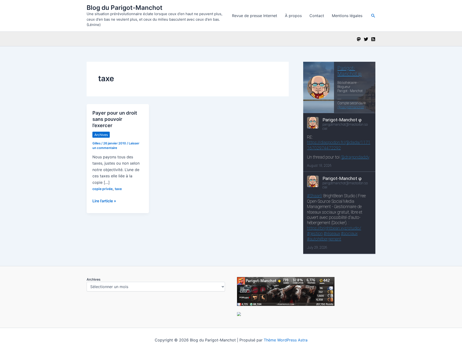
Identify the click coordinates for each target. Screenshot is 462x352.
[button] (373, 16)
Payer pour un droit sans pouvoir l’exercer (114, 119)
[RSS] (373, 39)
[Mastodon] (359, 39)
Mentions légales (347, 15)
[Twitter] (366, 39)
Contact (316, 15)
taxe (118, 189)
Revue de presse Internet (254, 15)
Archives (101, 135)
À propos (293, 15)
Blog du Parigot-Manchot (124, 7)
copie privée (102, 189)
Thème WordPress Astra (286, 340)
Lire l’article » (104, 201)
